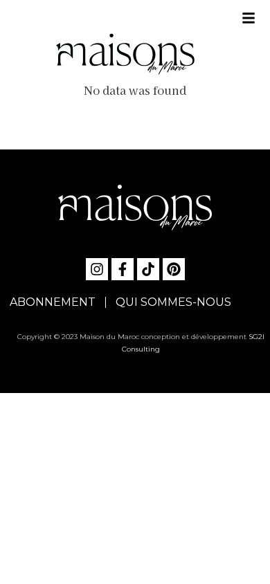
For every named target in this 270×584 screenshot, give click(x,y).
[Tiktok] (148, 269)
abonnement (53, 302)
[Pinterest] (174, 269)
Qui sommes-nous (173, 302)
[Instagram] (97, 269)
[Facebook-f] (122, 269)
